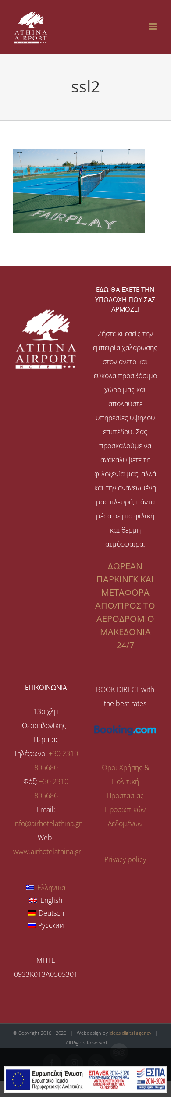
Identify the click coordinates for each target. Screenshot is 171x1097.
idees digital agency (130, 1033)
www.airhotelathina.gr (47, 851)
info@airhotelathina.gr (47, 823)
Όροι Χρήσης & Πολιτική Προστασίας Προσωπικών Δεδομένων (125, 795)
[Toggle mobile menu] (153, 26)
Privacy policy (125, 859)
